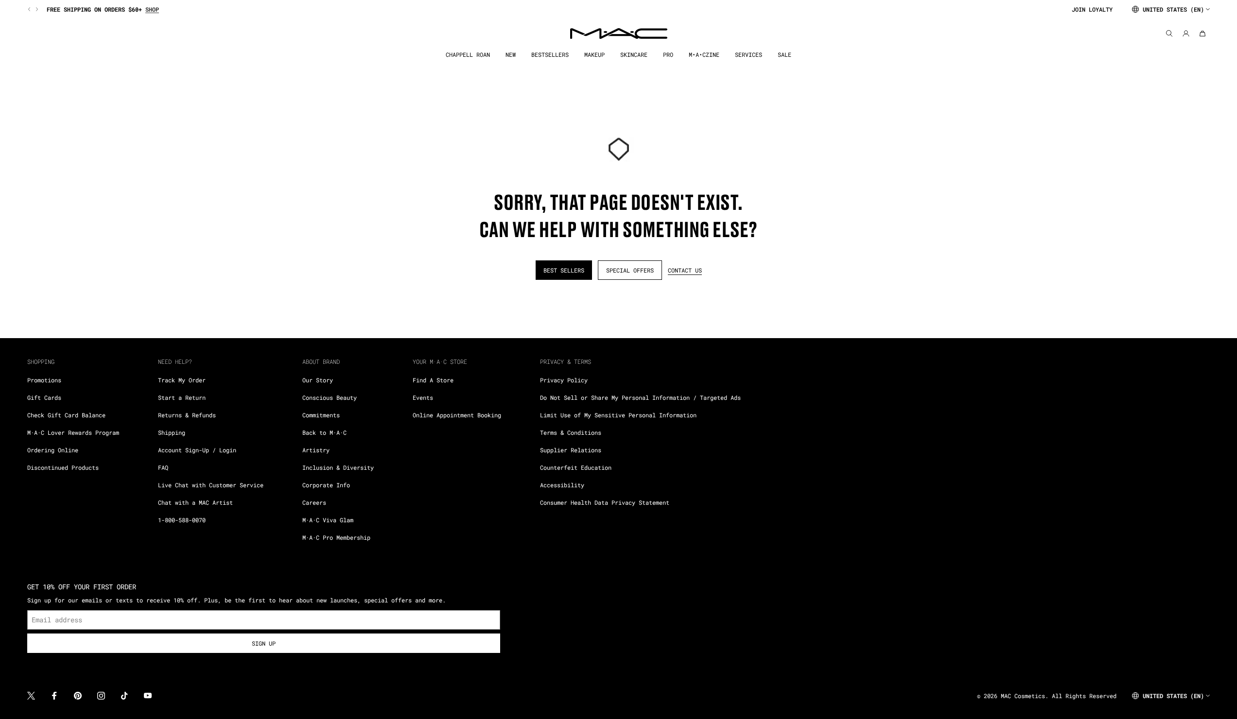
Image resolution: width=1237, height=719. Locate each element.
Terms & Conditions (570, 432)
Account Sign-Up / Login (197, 450)
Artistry (316, 450)
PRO (668, 54)
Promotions (44, 380)
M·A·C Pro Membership (336, 537)
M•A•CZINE (704, 54)
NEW (510, 54)
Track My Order (182, 380)
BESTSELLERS (550, 54)
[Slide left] (30, 9)
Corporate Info (326, 485)
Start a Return (182, 397)
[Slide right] (36, 9)
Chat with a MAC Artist (195, 502)
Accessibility (562, 485)
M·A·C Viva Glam (327, 520)
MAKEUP (594, 54)
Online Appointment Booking (457, 415)
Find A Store (433, 380)
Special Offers (630, 270)
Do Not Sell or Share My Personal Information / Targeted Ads (640, 397)
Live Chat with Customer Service (210, 485)
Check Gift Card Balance (66, 415)
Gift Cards (44, 397)
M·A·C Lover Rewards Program (73, 432)
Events (423, 397)
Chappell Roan (468, 54)
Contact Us (685, 270)
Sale (784, 54)
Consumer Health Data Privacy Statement (604, 502)
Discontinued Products (63, 467)
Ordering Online (52, 450)
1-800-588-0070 (182, 520)
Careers (314, 502)
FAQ (163, 467)
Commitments (321, 415)
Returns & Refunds (187, 415)
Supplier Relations (570, 450)
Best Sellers (563, 270)
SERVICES (748, 54)
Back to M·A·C (324, 432)
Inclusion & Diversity (338, 467)
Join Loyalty (1092, 9)
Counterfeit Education (575, 467)
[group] (545, 9)
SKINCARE (633, 54)
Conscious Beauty (329, 397)
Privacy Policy (564, 380)
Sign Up (264, 643)
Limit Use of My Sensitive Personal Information (618, 415)
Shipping (171, 432)
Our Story (317, 380)
